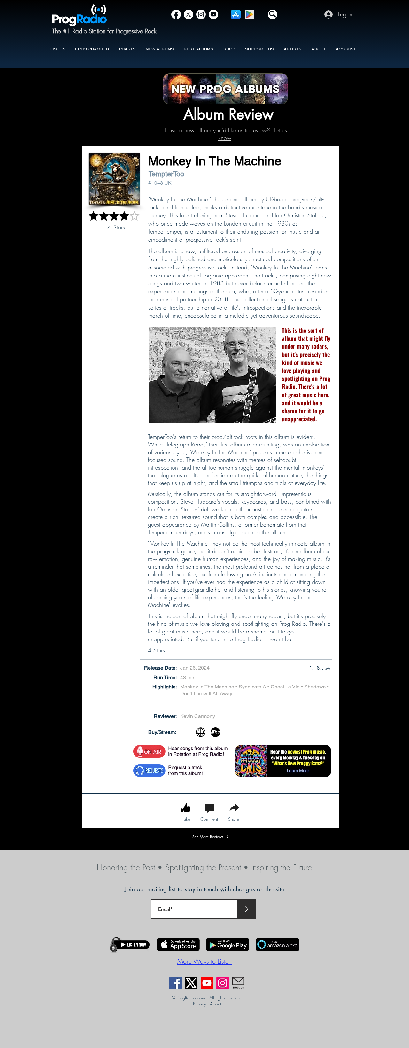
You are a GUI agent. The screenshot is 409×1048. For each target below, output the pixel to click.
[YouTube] (213, 14)
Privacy (199, 1004)
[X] (188, 14)
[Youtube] (207, 983)
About (215, 1004)
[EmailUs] (238, 983)
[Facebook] (176, 14)
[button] (272, 14)
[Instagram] (201, 14)
